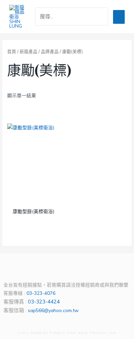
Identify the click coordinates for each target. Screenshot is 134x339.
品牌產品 (50, 51)
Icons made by (33, 332)
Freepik (57, 332)
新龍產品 (28, 51)
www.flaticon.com (97, 332)
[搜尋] (104, 16)
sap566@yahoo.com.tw (53, 310)
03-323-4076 (40, 293)
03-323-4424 (44, 301)
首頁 (11, 51)
